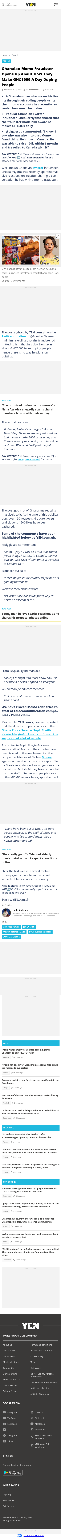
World (5, 1242)
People (15, 55)
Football (6, 1057)
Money (47, 757)
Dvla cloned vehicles (40, 932)
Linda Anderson (34, 90)
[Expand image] (57, 236)
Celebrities (7, 1118)
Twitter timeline (14, 336)
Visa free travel (11, 927)
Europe (5, 1088)
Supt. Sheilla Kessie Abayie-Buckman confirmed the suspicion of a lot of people (30, 734)
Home (5, 55)
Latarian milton (11, 937)
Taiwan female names (14, 932)
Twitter (37, 168)
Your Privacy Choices (34, 1535)
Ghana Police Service (17, 730)
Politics (5, 1073)
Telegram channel (29, 459)
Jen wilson (29, 927)
